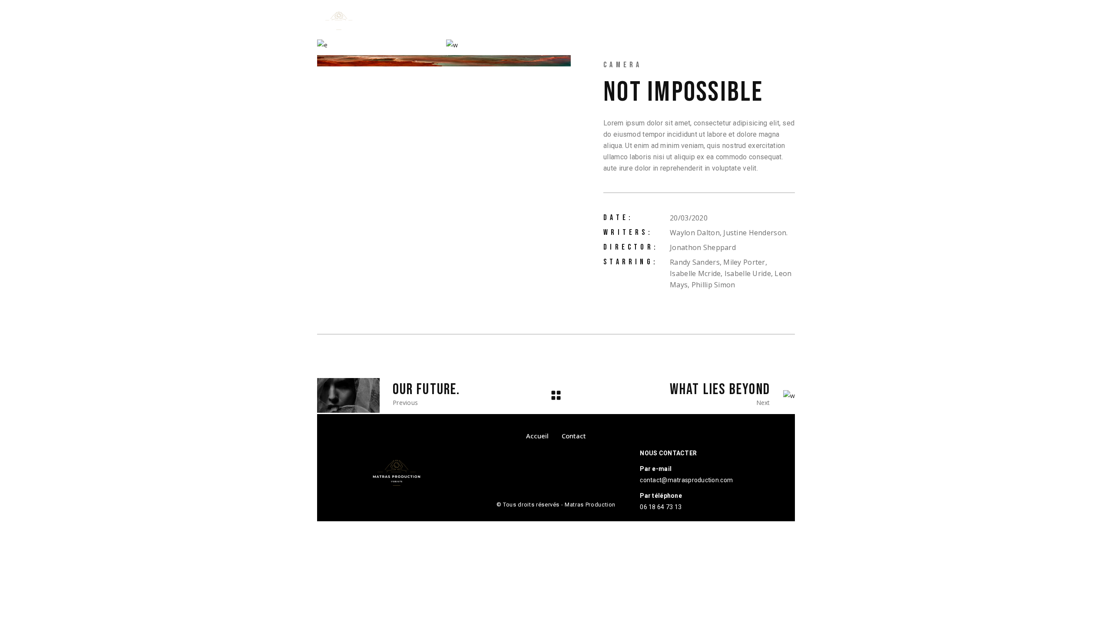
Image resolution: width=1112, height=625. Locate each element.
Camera (622, 64)
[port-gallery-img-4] (444, 60)
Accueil (537, 435)
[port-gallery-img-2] (379, 44)
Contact (574, 435)
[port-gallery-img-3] (508, 44)
